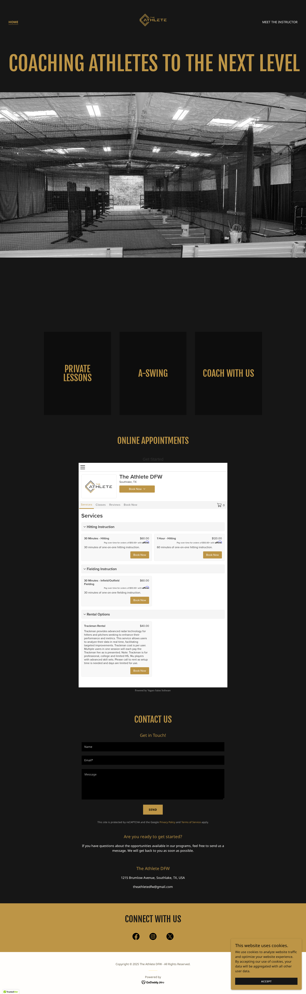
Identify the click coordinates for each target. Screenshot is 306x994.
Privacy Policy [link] (167, 822)
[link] (153, 21)
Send (153, 810)
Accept (266, 981)
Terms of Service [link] (191, 822)
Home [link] (13, 22)
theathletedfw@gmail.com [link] (153, 887)
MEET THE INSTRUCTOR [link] (280, 22)
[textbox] (153, 746)
